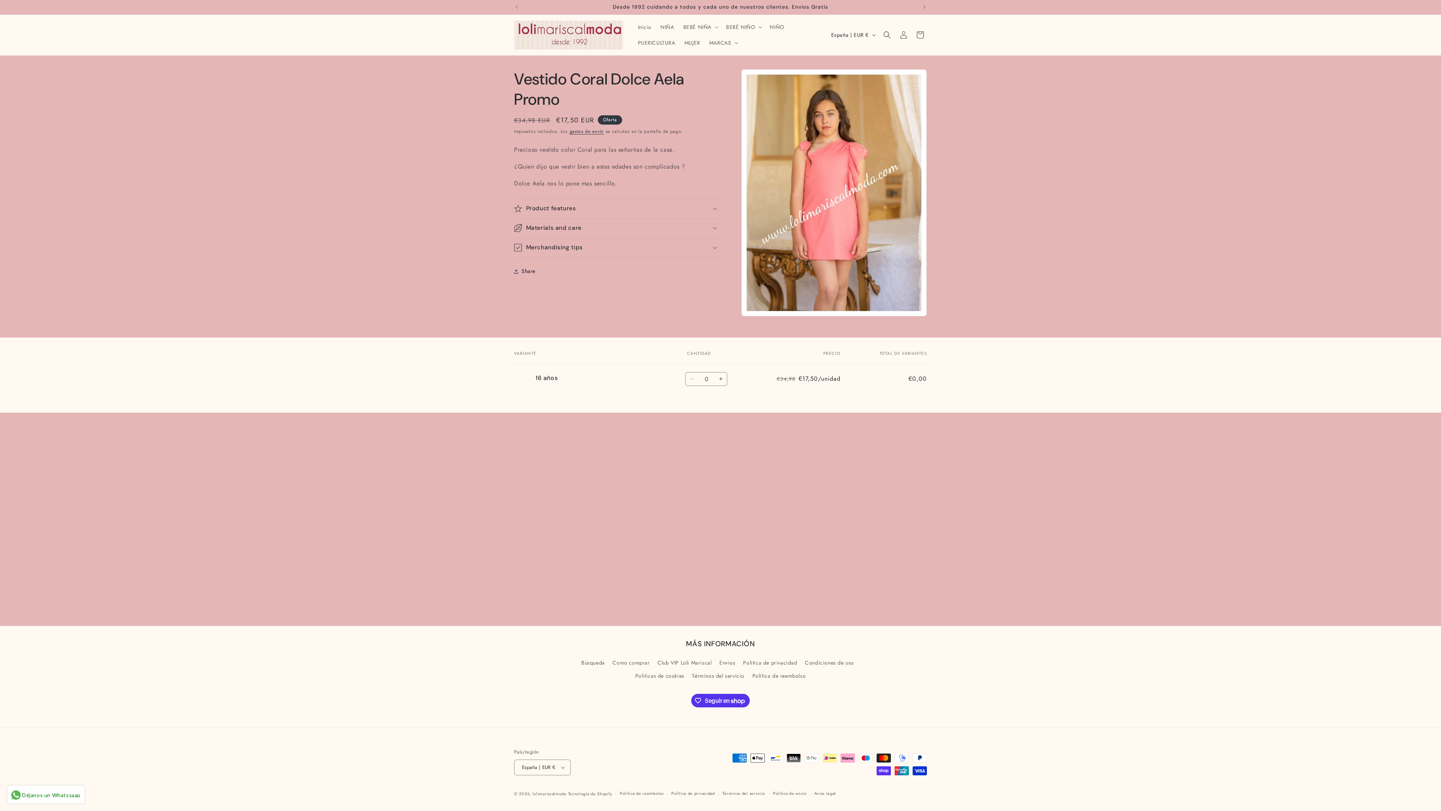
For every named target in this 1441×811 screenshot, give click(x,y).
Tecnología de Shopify (590, 794)
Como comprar (631, 662)
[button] (700, 27)
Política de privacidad (692, 793)
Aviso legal (825, 793)
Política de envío (790, 793)
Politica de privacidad (770, 662)
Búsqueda (593, 662)
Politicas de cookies (659, 676)
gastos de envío (587, 131)
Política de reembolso (779, 676)
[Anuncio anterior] (516, 7)
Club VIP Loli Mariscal (684, 662)
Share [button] (528, 271)
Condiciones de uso (829, 662)
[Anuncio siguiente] (924, 7)
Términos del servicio (718, 676)
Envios (727, 662)
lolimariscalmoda (549, 794)
